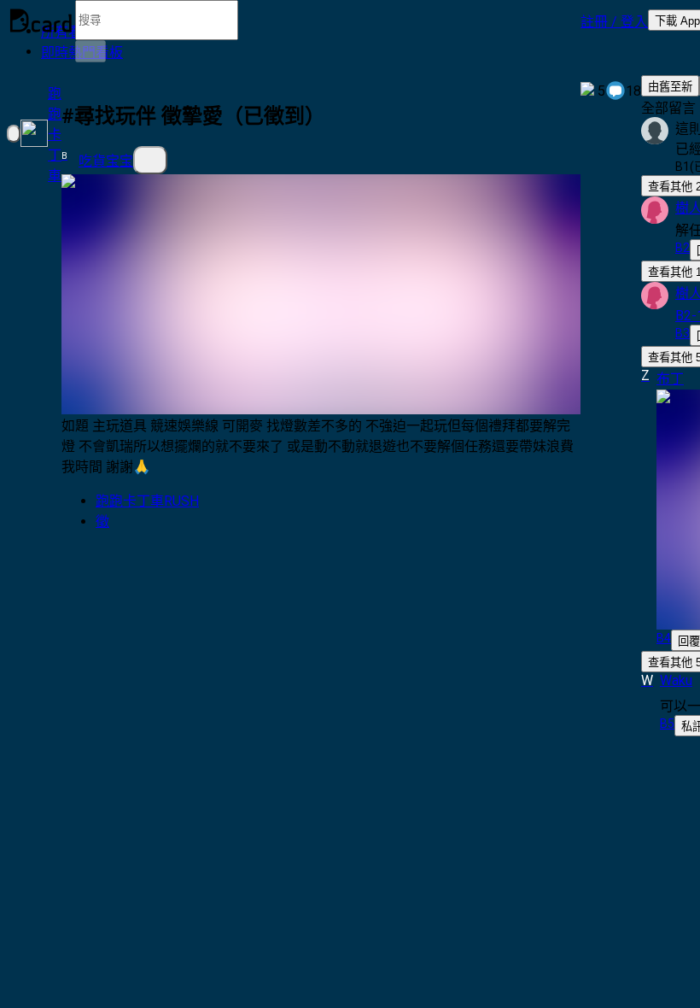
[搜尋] (90, 51)
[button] (614, 20)
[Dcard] (41, 20)
